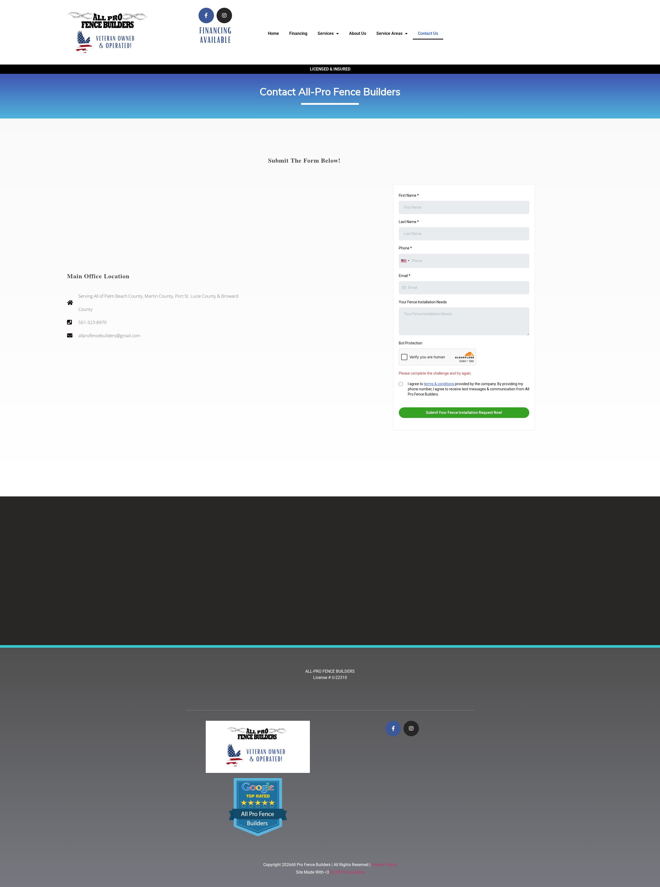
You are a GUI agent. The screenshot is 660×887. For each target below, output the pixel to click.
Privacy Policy (384, 864)
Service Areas (389, 33)
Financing (298, 33)
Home (273, 33)
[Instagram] (224, 15)
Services (326, 33)
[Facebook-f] (206, 15)
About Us (357, 33)
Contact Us (428, 33)
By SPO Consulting (347, 872)
